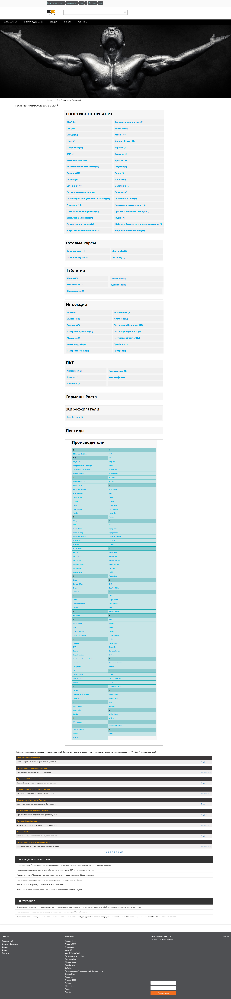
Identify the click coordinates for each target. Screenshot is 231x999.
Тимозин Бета (70, 941)
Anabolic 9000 (70, 944)
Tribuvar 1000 (70, 980)
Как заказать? (10, 22)
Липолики (92, 3)
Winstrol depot (71, 962)
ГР (86, 3)
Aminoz (68, 983)
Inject (81, 3)
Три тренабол (70, 959)
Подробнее (206, 762)
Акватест (68, 989)
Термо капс (69, 977)
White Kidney (70, 986)
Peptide (68, 992)
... (125, 852)
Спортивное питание (55, 3)
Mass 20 (68, 950)
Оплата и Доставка (33, 22)
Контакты (82, 22)
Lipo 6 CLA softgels (72, 953)
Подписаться (163, 993)
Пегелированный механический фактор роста (84, 971)
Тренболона (70, 965)
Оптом (67, 22)
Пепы (100, 3)
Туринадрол (70, 947)
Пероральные (71, 3)
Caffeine (68, 968)
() (122, 852)
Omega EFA (70, 974)
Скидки (53, 22)
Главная (5, 936)
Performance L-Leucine (74, 956)
